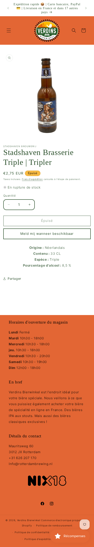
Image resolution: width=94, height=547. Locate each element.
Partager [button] (14, 278)
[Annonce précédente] (8, 8)
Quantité (9, 195)
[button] (9, 30)
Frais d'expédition (32, 179)
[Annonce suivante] (86, 8)
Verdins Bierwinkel (28, 520)
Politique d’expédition (38, 539)
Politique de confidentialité (32, 532)
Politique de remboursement (54, 525)
